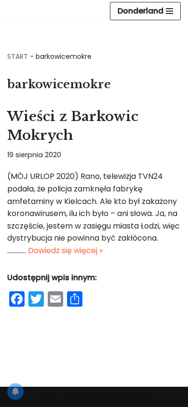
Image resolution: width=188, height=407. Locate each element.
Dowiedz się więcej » (65, 250)
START (17, 56)
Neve (46, 396)
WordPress (130, 396)
